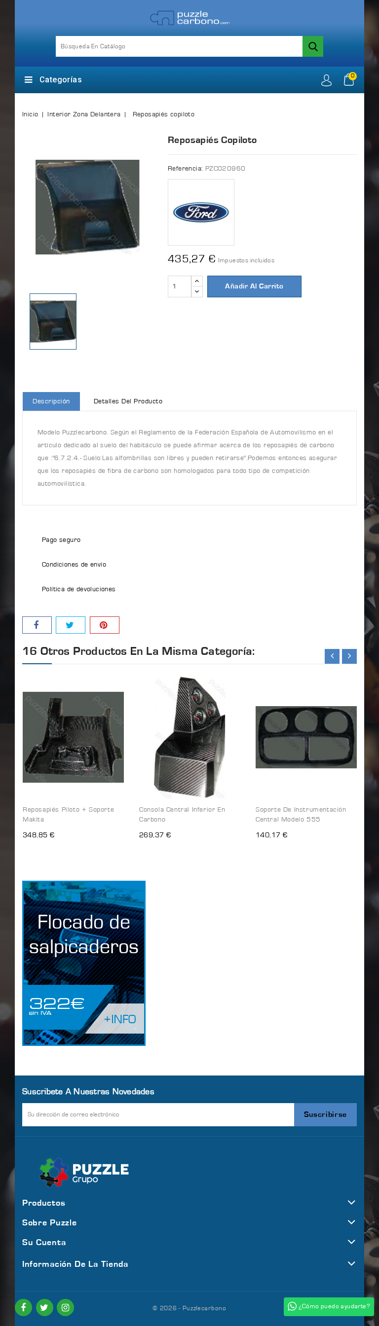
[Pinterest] (104, 625)
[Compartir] (37, 625)
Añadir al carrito (254, 286)
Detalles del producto (128, 401)
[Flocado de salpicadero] (84, 963)
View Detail (107, 677)
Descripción (51, 401)
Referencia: (185, 168)
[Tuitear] (70, 625)
